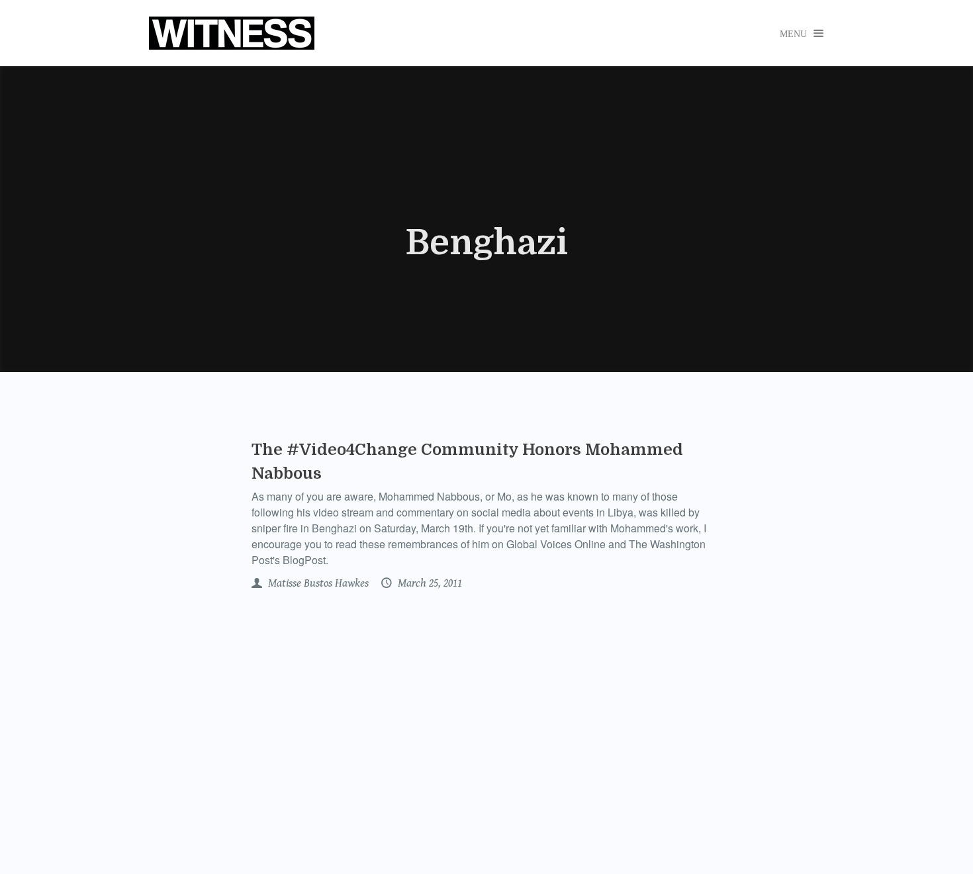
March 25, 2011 (428, 583)
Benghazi (486, 243)
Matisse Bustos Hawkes (317, 583)
